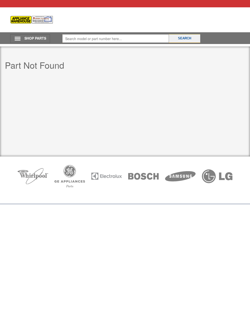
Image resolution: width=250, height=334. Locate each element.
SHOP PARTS (35, 38)
